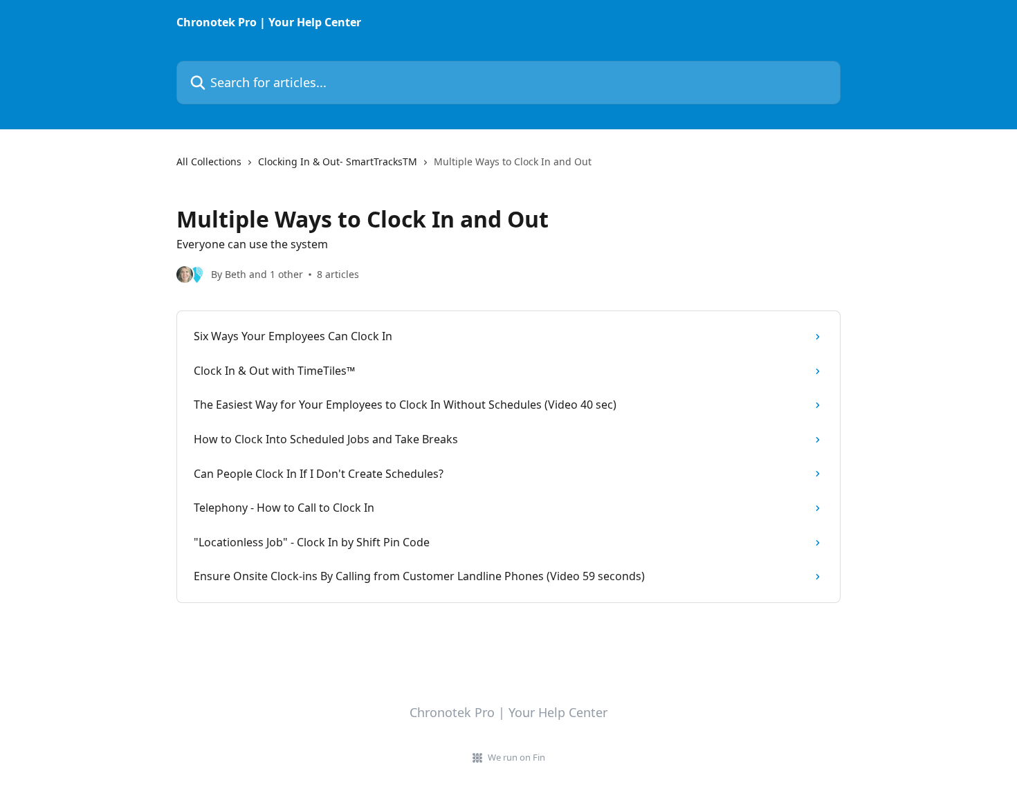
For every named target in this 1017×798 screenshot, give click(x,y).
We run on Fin (516, 757)
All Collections (208, 161)
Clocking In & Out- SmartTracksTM (337, 161)
